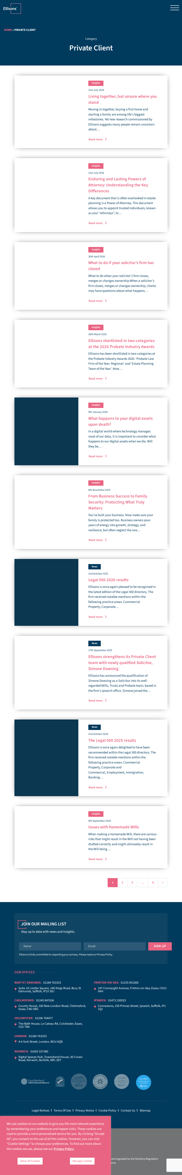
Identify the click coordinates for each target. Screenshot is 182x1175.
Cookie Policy (107, 1110)
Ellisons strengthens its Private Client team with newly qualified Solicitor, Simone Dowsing (122, 663)
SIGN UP (160, 946)
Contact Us (128, 1110)
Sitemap (145, 1110)
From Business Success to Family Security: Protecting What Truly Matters (117, 502)
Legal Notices (40, 1110)
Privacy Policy (104, 954)
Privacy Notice (84, 1110)
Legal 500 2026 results (108, 580)
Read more (96, 139)
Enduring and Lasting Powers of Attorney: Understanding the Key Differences (118, 185)
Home (8, 30)
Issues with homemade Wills (113, 827)
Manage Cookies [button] (82, 1161)
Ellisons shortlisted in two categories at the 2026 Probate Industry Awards (121, 344)
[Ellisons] (12, 8)
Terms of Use (62, 1110)
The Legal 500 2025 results (112, 741)
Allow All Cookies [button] (30, 1161)
